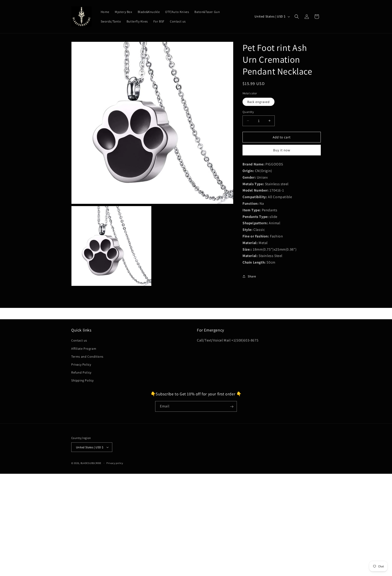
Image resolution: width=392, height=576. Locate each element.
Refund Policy (81, 372)
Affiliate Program (83, 348)
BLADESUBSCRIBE (91, 463)
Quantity (248, 112)
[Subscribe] (232, 406)
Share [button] (252, 276)
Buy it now (281, 150)
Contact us (79, 340)
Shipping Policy (82, 380)
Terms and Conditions (87, 356)
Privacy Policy (81, 364)
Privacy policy (114, 463)
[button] (297, 17)
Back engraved (258, 102)
